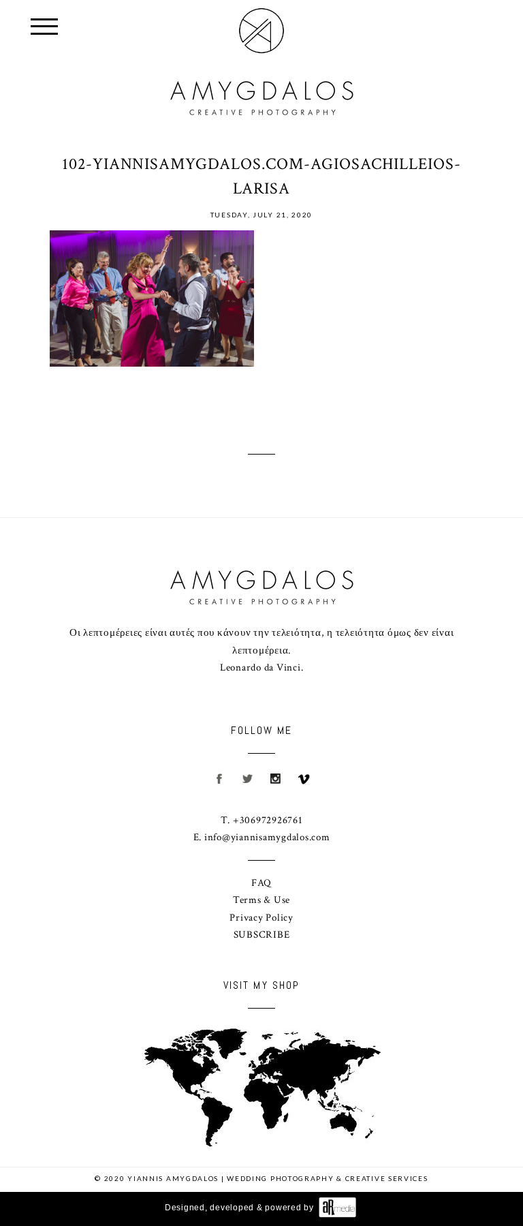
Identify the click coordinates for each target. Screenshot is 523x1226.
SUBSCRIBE (262, 934)
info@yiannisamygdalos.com (267, 837)
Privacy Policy (261, 917)
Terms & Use (261, 899)
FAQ (261, 882)
